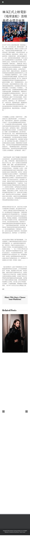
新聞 (3, 289)
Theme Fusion (22, 532)
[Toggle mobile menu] (27, 2)
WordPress (16, 532)
